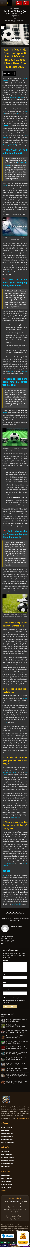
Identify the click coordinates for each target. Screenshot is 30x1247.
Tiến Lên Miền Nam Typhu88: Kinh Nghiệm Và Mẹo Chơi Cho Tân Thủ (16, 1047)
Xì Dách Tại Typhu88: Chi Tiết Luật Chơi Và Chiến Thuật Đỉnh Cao (16, 1031)
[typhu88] (6, 1100)
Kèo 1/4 (4, 875)
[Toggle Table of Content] (12, 73)
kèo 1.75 (24, 371)
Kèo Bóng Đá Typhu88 (17, 97)
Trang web (6, 990)
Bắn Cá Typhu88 (16, 904)
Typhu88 (25, 698)
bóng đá (4, 185)
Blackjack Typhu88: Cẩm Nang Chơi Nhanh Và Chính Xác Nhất (16, 1058)
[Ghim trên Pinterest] (19, 912)
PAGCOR (5, 125)
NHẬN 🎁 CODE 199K (23, 1242)
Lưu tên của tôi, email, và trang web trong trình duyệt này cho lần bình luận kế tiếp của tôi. (14, 1000)
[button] (2, 3)
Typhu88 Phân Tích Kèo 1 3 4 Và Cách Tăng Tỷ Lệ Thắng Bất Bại (16, 1025)
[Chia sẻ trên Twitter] (13, 912)
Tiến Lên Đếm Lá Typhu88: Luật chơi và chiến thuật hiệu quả (17, 1036)
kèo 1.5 (10, 371)
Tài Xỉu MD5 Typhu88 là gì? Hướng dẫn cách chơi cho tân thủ (16, 1069)
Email (5, 982)
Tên (4, 974)
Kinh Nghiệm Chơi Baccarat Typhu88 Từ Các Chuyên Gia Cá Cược (17, 1082)
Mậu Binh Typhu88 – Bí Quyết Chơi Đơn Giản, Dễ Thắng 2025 (16, 1053)
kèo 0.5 (15, 526)
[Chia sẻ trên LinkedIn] (22, 912)
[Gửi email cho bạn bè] (16, 912)
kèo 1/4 (7, 272)
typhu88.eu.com (14, 1201)
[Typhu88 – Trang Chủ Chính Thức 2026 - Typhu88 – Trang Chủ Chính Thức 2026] (9, 3)
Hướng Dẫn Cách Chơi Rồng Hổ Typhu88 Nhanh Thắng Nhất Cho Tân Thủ (17, 1075)
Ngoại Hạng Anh (15, 817)
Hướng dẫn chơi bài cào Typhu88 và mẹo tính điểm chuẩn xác (17, 1042)
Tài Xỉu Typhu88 (8, 863)
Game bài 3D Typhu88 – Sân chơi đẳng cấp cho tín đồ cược (16, 1064)
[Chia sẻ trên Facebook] (10, 912)
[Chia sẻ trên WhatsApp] (7, 912)
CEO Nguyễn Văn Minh (22, 1118)
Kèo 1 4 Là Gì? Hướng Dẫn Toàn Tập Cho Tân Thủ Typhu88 (17, 1020)
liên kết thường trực (15, 920)
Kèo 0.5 (5, 722)
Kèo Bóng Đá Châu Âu (10, 772)
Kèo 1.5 (19, 113)
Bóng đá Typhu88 (14, 8)
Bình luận (6, 960)
